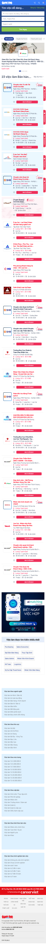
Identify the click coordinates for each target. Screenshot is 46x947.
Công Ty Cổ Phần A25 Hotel (22, 290)
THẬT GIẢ (40, 905)
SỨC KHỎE (31, 905)
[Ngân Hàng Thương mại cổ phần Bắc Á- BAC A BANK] (7, 461)
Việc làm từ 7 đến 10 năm (12, 874)
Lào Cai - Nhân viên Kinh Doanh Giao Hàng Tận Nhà (22, 524)
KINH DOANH (14, 898)
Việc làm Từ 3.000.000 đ (12, 761)
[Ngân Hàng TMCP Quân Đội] (7, 269)
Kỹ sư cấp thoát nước (13, 670)
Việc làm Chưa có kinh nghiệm (14, 863)
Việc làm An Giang (10, 734)
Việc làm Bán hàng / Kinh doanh (15, 701)
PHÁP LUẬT (5, 908)
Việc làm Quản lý (9, 805)
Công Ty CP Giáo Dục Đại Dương (23, 376)
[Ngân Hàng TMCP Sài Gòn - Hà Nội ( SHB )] (7, 87)
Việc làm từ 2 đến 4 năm (12, 868)
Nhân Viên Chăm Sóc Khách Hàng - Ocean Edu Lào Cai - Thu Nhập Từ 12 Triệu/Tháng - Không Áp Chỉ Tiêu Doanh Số (23, 373)
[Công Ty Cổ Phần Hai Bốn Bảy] (7, 353)
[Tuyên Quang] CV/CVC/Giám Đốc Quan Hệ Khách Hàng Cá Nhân (18, 201)
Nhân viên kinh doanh (25, 658)
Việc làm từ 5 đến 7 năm (12, 871)
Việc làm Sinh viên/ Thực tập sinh (15, 794)
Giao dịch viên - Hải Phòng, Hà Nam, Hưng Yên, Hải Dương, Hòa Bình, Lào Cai (23, 481)
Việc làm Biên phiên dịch (12, 712)
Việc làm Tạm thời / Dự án (13, 830)
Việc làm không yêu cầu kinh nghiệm (16, 860)
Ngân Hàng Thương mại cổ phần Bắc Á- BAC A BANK (26, 463)
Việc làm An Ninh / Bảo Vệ (13, 695)
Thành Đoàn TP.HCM (8, 936)
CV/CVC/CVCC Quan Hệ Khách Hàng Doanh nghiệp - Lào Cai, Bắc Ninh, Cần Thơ (21, 110)
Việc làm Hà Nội (9, 728)
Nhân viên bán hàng (32, 670)
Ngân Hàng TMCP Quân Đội (22, 270)
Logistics (17, 664)
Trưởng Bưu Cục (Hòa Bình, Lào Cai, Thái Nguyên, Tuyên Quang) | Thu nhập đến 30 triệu (23, 438)
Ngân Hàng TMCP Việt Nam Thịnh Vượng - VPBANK (27, 485)
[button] (39, 3)
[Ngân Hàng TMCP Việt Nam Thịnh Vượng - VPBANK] (7, 483)
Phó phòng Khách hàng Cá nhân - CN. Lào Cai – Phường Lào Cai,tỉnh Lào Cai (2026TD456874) (23, 267)
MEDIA (6, 898)
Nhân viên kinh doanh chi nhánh (22, 503)
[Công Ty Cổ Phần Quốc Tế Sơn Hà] (7, 505)
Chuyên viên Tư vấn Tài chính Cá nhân (21, 85)
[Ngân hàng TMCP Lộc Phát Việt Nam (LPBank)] (7, 203)
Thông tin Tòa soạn (7, 934)
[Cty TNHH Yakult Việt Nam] (7, 526)
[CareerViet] (29, 892)
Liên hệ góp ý (6, 940)
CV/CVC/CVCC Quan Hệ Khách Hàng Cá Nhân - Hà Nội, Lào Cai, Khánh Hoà (21, 133)
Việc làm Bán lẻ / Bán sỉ (12, 703)
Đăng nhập (40, 8)
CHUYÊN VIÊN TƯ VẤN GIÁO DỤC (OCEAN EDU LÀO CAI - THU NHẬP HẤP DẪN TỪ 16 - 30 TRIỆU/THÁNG (23, 416)
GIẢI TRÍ (23, 907)
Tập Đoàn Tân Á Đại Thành (21, 227)
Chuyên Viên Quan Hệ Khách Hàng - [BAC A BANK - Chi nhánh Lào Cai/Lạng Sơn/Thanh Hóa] (23, 568)
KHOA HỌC (31, 902)
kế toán (8, 664)
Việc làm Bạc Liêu (10, 739)
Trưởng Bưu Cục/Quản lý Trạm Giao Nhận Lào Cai (22, 351)
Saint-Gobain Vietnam (20, 159)
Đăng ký (33, 8)
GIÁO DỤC (40, 898)
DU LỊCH (14, 908)
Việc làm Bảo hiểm (10, 706)
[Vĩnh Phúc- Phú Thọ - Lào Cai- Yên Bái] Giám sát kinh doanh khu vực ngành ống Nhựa (23, 245)
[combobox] (23, 13)
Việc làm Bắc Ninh (10, 747)
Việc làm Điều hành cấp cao (13, 811)
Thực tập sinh (27, 653)
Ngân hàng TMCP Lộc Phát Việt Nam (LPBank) (25, 204)
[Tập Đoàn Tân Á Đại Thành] (7, 225)
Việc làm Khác (9, 835)
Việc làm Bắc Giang (10, 745)
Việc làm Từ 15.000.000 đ (12, 772)
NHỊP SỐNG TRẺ (23, 899)
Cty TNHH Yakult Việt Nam (21, 528)
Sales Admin (9, 658)
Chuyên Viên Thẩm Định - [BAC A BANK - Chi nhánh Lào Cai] (22, 459)
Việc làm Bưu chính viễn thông (14, 715)
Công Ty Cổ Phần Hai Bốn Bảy (23, 354)
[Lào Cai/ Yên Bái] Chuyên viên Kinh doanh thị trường (20, 155)
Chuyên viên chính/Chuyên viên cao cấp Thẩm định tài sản (23, 329)
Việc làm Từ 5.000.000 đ (12, 764)
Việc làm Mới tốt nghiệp (12, 797)
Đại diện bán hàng (12, 653)
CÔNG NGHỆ (14, 902)
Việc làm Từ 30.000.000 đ (12, 778)
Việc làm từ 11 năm (10, 876)
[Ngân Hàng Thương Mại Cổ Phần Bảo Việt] (7, 112)
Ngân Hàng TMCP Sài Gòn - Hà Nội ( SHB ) (24, 89)
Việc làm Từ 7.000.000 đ (12, 767)
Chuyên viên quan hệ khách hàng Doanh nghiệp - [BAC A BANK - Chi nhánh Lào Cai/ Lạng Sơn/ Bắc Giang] (23, 546)
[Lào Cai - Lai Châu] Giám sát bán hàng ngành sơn (22, 223)
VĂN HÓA (23, 904)
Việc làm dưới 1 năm (11, 865)
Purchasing (9, 647)
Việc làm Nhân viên (10, 800)
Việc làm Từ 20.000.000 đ (12, 775)
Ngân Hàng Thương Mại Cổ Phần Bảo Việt (25, 114)
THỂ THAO (32, 898)
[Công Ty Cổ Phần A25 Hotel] (7, 290)
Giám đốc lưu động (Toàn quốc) (22, 394)
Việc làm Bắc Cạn (10, 742)
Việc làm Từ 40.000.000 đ (12, 780)
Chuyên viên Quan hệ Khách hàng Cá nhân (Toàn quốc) (21, 178)
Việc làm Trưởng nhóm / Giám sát (15, 802)
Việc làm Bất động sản (11, 709)
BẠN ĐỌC (40, 902)
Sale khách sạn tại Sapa (22, 287)
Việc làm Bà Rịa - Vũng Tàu (13, 736)
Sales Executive (23, 647)
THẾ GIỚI (5, 905)
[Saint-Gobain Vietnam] (7, 157)
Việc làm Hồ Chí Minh (11, 731)
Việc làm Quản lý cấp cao (12, 808)
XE (14, 905)
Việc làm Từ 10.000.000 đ (12, 769)
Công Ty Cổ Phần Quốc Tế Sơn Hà (24, 506)
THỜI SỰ (6, 902)
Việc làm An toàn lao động (13, 698)
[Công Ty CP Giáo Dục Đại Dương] (7, 375)
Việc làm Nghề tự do (11, 832)
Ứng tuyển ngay (27, 102)
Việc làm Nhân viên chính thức (14, 827)
